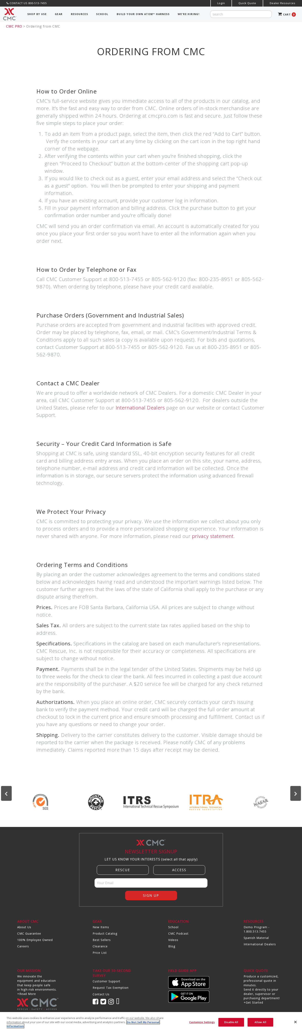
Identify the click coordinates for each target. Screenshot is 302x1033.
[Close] (295, 1022)
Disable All (231, 1022)
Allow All (260, 1022)
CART (288, 14)
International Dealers (140, 407)
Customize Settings (202, 1022)
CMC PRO (14, 26)
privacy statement (213, 536)
